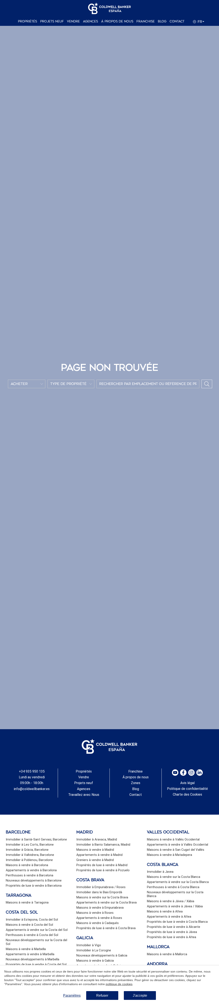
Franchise (145, 21)
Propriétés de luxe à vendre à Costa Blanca (177, 922)
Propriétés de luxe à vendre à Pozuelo (103, 870)
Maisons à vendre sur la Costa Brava (102, 897)
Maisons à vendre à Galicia (95, 960)
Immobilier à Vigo (88, 945)
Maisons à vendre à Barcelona (27, 865)
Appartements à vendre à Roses (99, 918)
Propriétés (27, 21)
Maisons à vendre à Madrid (95, 850)
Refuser (102, 995)
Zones (135, 783)
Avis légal (187, 783)
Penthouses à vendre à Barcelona (29, 875)
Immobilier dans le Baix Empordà (99, 892)
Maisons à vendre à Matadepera (169, 855)
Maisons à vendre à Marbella (26, 949)
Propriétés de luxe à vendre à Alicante (173, 927)
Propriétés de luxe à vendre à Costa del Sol (36, 964)
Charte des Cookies (187, 794)
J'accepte (140, 995)
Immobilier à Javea (160, 872)
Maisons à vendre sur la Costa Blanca (173, 877)
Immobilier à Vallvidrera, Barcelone (30, 855)
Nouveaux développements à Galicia (101, 955)
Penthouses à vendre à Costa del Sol (32, 935)
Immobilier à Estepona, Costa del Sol (32, 919)
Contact (177, 21)
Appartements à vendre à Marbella (30, 954)
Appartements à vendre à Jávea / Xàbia (175, 906)
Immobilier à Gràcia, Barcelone (27, 850)
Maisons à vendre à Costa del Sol (29, 925)
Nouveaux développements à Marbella (32, 959)
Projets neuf (52, 21)
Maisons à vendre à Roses (95, 913)
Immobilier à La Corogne (93, 950)
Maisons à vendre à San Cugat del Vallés (175, 850)
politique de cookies (119, 984)
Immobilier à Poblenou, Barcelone (29, 860)
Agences (90, 21)
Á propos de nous (117, 21)
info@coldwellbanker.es (32, 789)
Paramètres (72, 995)
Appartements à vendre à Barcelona (31, 870)
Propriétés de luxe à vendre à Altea (171, 937)
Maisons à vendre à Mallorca (167, 954)
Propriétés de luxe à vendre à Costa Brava (106, 928)
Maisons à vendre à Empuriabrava (100, 907)
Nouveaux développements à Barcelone (34, 880)
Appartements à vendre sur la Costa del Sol (37, 930)
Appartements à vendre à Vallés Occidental (177, 844)
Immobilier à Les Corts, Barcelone (30, 844)
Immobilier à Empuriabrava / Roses (101, 887)
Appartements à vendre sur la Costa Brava (106, 902)
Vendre (73, 21)
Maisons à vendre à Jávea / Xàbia (170, 901)
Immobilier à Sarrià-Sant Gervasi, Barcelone (36, 839)
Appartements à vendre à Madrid (99, 855)
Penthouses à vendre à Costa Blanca (173, 887)
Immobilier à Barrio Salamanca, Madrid (103, 844)
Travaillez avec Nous (83, 795)
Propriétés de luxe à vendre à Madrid (101, 865)
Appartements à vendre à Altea (169, 916)
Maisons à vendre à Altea (165, 911)
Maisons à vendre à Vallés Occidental (173, 839)
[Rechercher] (206, 384)
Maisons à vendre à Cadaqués (97, 923)
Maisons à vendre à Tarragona (27, 902)
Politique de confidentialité (187, 789)
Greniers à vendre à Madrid (95, 860)
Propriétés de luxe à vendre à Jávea (172, 932)
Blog (162, 21)
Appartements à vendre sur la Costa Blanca (178, 882)
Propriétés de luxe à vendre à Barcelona (34, 885)
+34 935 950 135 (32, 771)
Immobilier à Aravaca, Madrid (96, 839)
